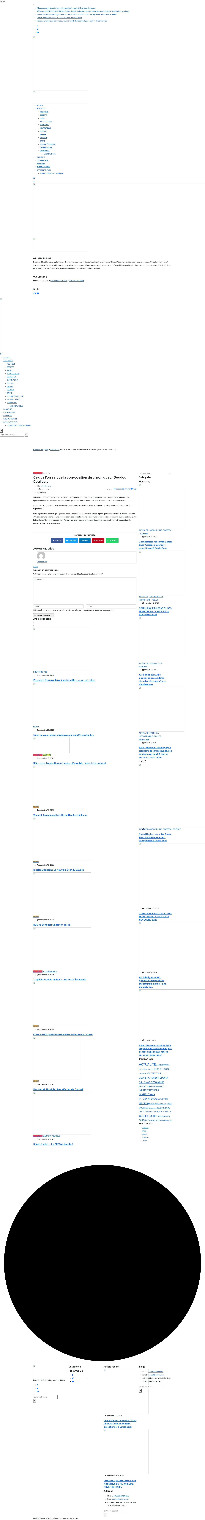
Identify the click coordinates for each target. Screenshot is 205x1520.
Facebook (58, 540)
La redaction (46, 486)
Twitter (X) (72, 540)
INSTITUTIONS (45, 128)
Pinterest (99, 540)
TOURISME (144, 533)
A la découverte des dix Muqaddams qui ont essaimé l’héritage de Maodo (66, 8)
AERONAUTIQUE (50, 154)
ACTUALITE (41, 109)
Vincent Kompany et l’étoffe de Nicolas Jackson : (60, 815)
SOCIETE (43, 115)
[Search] (34, 178)
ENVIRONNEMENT (156, 1086)
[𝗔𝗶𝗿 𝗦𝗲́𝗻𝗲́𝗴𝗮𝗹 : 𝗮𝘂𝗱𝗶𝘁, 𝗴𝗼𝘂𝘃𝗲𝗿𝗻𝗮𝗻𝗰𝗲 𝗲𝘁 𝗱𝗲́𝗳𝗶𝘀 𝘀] (161, 639)
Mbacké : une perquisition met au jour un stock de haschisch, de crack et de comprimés (72, 21)
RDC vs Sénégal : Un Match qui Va (51, 924)
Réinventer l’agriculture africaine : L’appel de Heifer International (69, 763)
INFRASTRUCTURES (149, 1090)
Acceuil (145, 1128)
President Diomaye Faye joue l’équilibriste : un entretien (64, 680)
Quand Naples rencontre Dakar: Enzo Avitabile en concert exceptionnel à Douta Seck (155, 544)
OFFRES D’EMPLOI (44, 170)
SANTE (42, 141)
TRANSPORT (45, 151)
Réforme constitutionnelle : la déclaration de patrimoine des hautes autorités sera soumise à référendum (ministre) (83, 11)
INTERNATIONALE (43, 167)
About (144, 1134)
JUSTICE (43, 131)
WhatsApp (113, 540)
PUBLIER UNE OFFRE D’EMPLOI (51, 173)
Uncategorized (165, 1120)
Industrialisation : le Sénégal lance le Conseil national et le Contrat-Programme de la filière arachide (77, 15)
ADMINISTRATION (156, 597)
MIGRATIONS (153, 1104)
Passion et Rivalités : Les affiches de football (58, 1089)
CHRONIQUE (142, 1073)
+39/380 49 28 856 (121, 1496)
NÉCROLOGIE (144, 740)
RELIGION (43, 138)
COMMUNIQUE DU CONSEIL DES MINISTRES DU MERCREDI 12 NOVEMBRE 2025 (155, 611)
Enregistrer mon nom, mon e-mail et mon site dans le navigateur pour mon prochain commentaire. (74, 610)
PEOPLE (169, 1104)
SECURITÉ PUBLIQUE (48, 144)
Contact (145, 1137)
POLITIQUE (44, 112)
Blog (144, 1131)
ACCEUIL (40, 105)
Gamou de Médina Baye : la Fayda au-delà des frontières (59, 18)
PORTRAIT (153, 1108)
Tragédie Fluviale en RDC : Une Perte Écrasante (59, 979)
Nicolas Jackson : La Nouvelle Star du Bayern (58, 869)
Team (144, 1141)
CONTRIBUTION (153, 1073)
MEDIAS (43, 134)
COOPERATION (42, 160)
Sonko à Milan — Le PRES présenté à (53, 1144)
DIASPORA (41, 164)
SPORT (42, 118)
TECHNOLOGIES (46, 147)
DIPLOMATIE (145, 1082)
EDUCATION (44, 125)
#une (35, 567)
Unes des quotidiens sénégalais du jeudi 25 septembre (63, 735)
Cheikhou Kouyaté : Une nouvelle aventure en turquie (63, 1034)
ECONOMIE (41, 157)
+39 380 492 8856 (76, 281)
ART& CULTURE (46, 122)
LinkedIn (86, 540)
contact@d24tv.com (59, 281)
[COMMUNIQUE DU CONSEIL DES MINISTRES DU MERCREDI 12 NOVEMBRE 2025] (161, 573)
